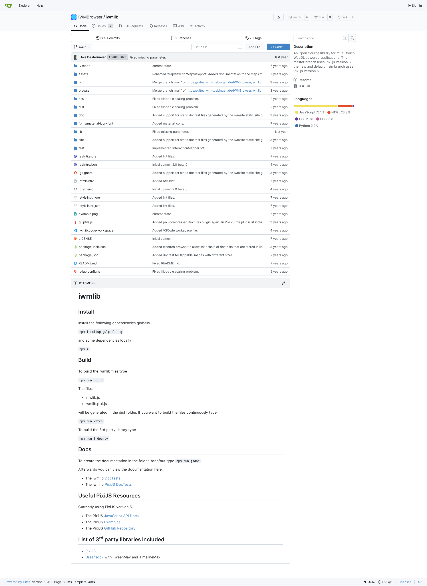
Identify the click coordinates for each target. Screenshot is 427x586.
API (420, 582)
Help (39, 5)
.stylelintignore (89, 197)
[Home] (8, 6)
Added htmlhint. (163, 181)
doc (81, 115)
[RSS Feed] (278, 17)
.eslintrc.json (88, 164)
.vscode (84, 66)
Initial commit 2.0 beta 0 (169, 164)
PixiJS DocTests (118, 484)
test (81, 148)
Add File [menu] (254, 47)
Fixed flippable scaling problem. (175, 99)
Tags (256, 38)
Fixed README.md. (166, 263)
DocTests (112, 478)
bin (81, 82)
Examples (112, 522)
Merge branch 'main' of (169, 82)
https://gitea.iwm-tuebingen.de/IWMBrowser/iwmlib (224, 82)
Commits (110, 38)
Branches (183, 38)
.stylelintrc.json (89, 205)
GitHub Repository (119, 528)
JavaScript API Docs (121, 516)
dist (81, 107)
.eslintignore (87, 156)
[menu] (369, 582)
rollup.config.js (89, 271)
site (81, 140)
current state (161, 66)
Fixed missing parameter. (147, 57)
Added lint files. (163, 156)
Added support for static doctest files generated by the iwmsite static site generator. (214, 115)
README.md (88, 263)
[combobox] (217, 47)
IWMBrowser (90, 17)
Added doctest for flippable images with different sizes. (192, 255)
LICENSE (85, 238)
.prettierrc (86, 189)
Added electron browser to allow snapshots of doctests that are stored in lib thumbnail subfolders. (223, 247)
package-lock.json (92, 247)
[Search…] (352, 38)
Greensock (94, 557)
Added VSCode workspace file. (175, 230)
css (81, 99)
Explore (24, 5)
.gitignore (86, 173)
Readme (305, 80)
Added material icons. (168, 123)
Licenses (405, 582)
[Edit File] (283, 283)
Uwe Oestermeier (93, 57)
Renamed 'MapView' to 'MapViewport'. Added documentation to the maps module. (211, 74)
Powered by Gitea (17, 582)
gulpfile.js (86, 222)
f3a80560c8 (118, 57)
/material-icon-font (96, 123)
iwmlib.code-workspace (96, 230)
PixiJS (90, 551)
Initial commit (161, 238)
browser (85, 90)
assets (83, 74)
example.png (88, 214)
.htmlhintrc (86, 181)
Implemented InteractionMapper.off (178, 148)
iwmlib (112, 17)
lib (80, 131)
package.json (88, 255)
